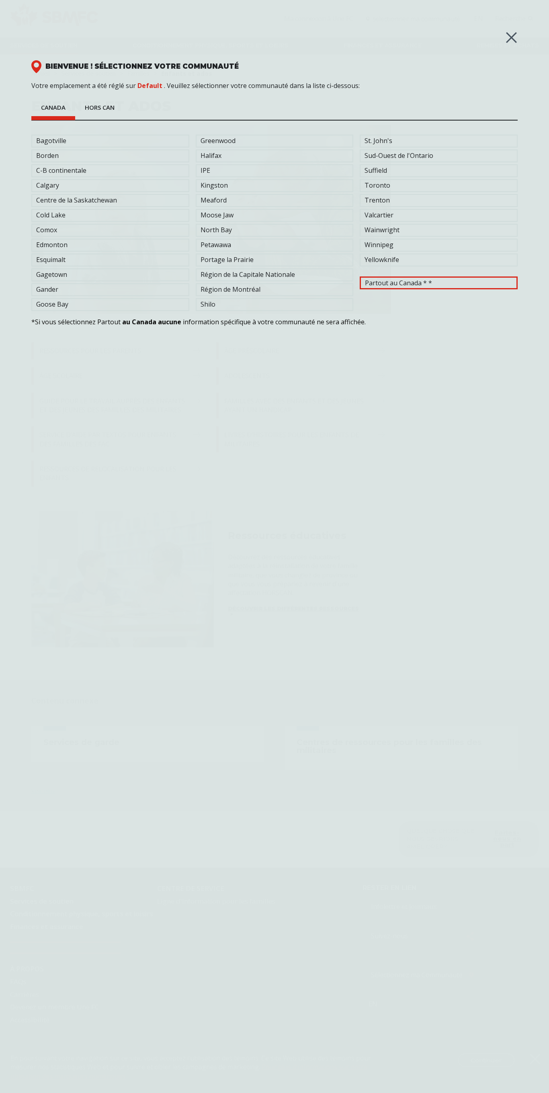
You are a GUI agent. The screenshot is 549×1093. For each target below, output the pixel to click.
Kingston (214, 185)
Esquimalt (51, 259)
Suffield (376, 170)
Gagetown (51, 274)
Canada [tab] (53, 107)
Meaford (214, 200)
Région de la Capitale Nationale (248, 274)
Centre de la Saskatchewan (76, 200)
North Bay (216, 229)
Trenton (377, 200)
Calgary (47, 185)
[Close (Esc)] (511, 37)
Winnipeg (379, 244)
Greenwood (218, 140)
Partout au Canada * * (398, 282)
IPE (205, 170)
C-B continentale (61, 170)
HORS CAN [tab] (100, 107)
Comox (46, 229)
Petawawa (216, 244)
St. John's (378, 140)
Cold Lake (51, 215)
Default (149, 85)
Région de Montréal (230, 289)
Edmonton (52, 244)
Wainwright (382, 229)
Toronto (377, 185)
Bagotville (51, 140)
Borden (47, 155)
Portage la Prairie (227, 259)
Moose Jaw (217, 215)
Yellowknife (382, 259)
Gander (47, 289)
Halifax (211, 155)
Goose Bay (52, 304)
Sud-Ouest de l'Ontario (399, 155)
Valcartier (379, 215)
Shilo (208, 304)
